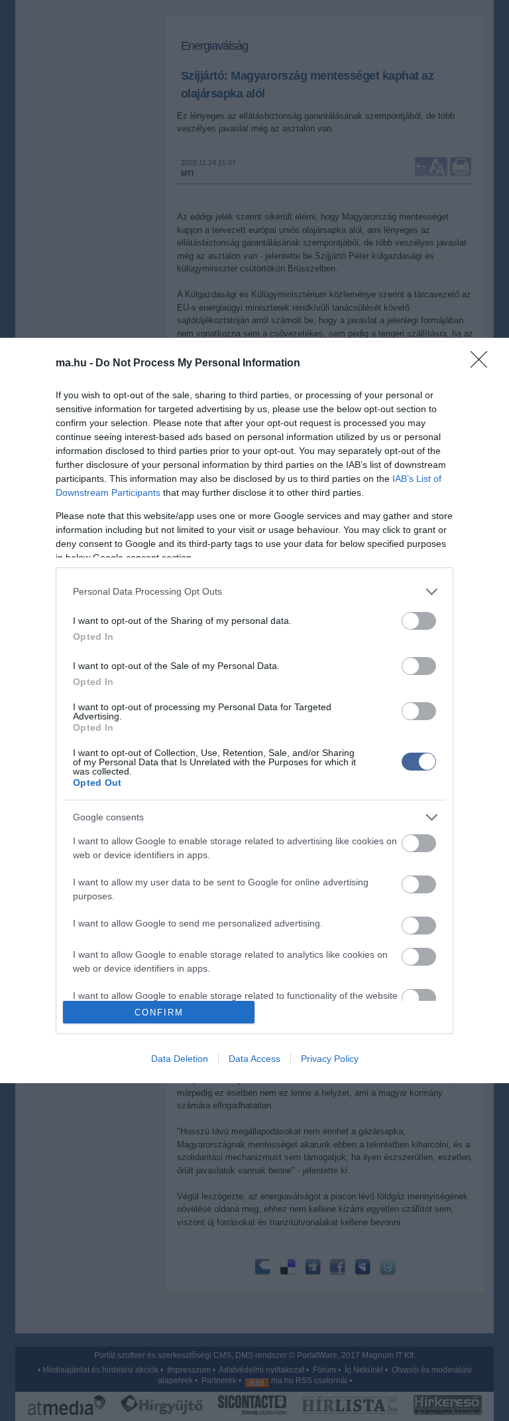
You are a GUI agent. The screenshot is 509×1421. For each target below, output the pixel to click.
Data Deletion (179, 1058)
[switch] (419, 621)
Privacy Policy (330, 1058)
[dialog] (254, 710)
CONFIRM (159, 1012)
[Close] (483, 363)
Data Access (254, 1058)
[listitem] (254, 592)
